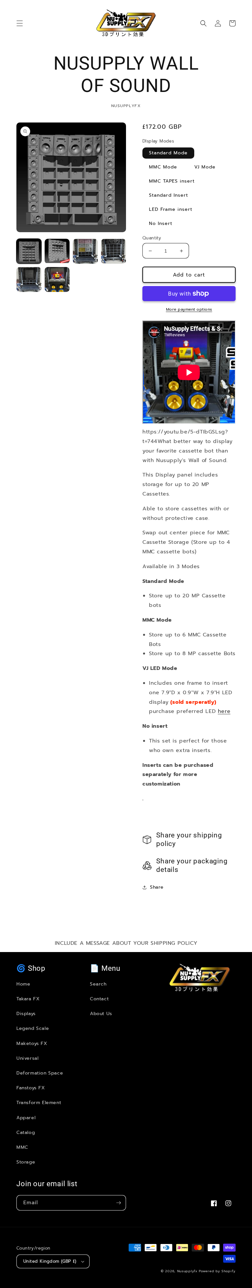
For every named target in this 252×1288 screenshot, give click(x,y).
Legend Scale (32, 1028)
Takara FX (27, 998)
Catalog (25, 1132)
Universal (27, 1058)
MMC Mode (163, 167)
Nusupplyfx (187, 1271)
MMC (22, 1147)
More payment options (189, 309)
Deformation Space (39, 1073)
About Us (101, 1013)
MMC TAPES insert (172, 181)
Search (98, 984)
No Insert (160, 223)
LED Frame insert (170, 209)
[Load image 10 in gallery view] (28, 279)
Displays (26, 1013)
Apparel (25, 1117)
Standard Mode (168, 152)
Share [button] (157, 887)
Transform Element (38, 1102)
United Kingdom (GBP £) (49, 1261)
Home (23, 984)
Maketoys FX (31, 1043)
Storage (25, 1162)
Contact (99, 998)
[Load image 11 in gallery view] (57, 279)
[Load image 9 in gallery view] (113, 251)
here (224, 711)
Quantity (151, 238)
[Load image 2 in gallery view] (57, 251)
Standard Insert (168, 195)
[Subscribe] (118, 1202)
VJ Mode (205, 167)
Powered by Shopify (217, 1271)
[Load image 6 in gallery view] (85, 251)
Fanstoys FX (30, 1087)
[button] (19, 23)
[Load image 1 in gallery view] (28, 251)
